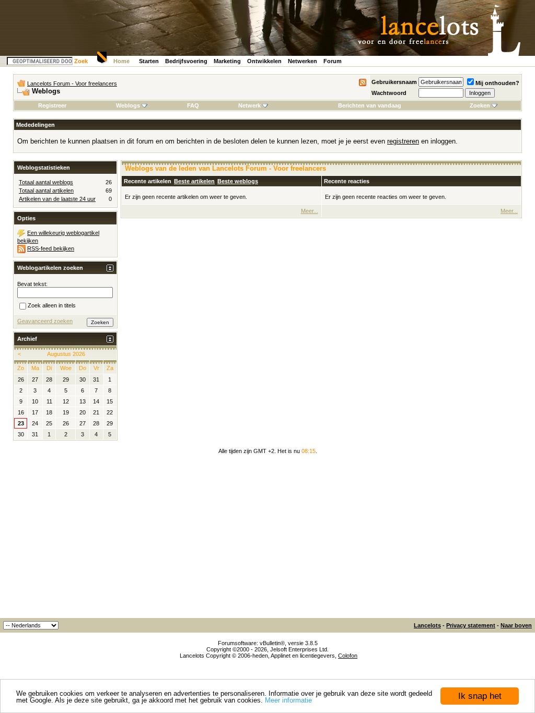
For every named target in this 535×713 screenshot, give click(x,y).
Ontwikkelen (264, 61)
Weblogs (128, 105)
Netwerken (302, 61)
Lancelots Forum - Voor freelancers (72, 83)
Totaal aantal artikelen (46, 190)
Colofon (347, 655)
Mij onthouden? (497, 83)
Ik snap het (480, 696)
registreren (403, 141)
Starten (149, 61)
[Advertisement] (267, 540)
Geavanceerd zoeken (45, 321)
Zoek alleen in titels (52, 305)
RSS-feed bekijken (50, 248)
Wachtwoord (388, 93)
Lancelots (427, 625)
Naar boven (516, 625)
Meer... (309, 211)
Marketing (227, 61)
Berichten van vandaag (369, 105)
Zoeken (480, 105)
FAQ (193, 105)
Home (121, 61)
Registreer (52, 105)
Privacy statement (470, 625)
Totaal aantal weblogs (46, 182)
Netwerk (249, 105)
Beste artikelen (194, 181)
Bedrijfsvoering (186, 61)
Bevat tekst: (32, 284)
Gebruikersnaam (394, 82)
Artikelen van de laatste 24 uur (57, 199)
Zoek (81, 61)
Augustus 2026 (66, 354)
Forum (332, 61)
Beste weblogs (237, 181)
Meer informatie (288, 700)
